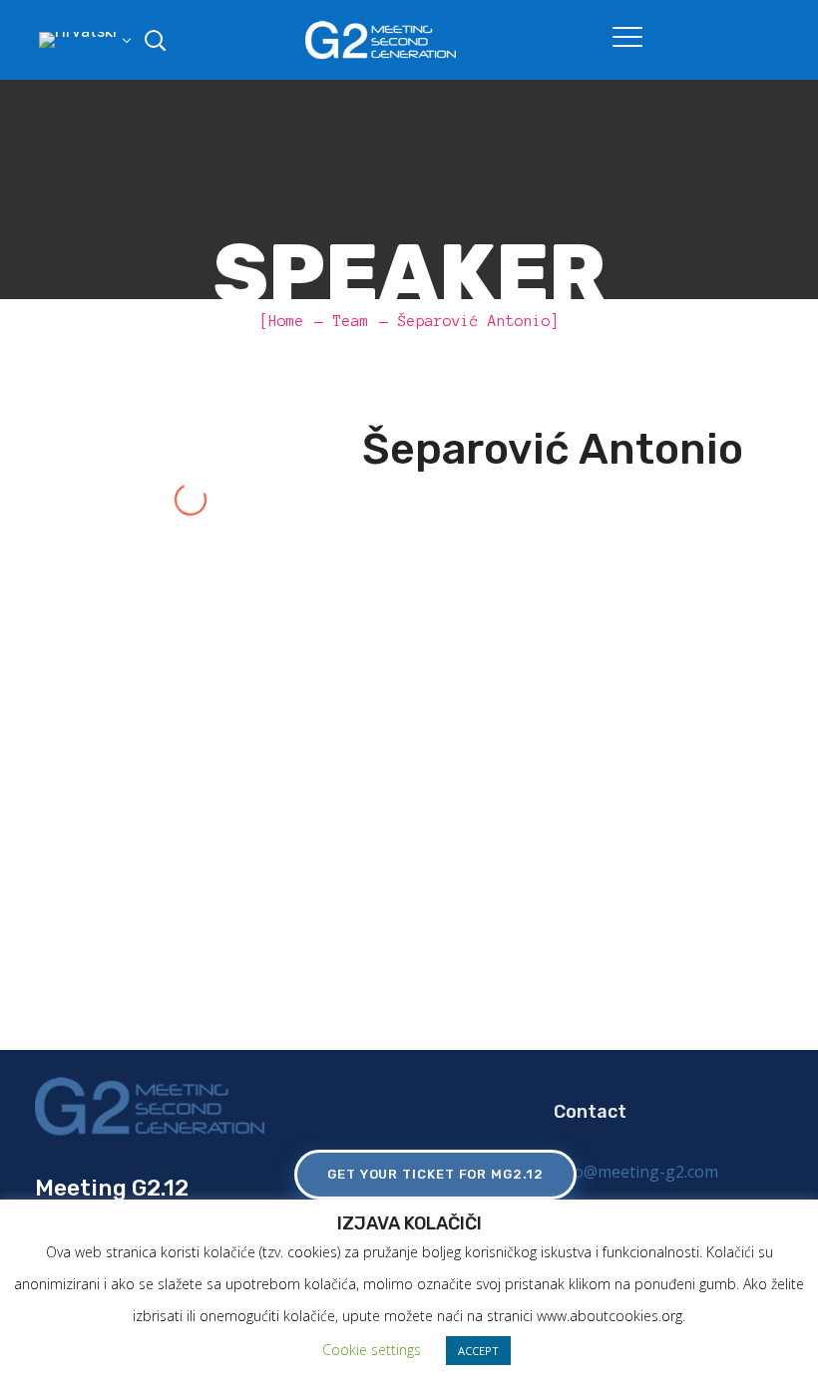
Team (351, 321)
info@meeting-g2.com (636, 1172)
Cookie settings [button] (371, 1349)
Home (286, 321)
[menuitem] (82, 40)
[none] (82, 40)
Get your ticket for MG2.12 (435, 1174)
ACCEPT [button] (478, 1350)
